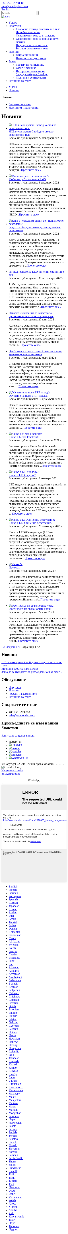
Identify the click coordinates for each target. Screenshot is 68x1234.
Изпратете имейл (12, 770)
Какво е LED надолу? (22, 475)
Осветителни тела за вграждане (35, 35)
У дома (13, 22)
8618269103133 (10, 773)
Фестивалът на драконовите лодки (30, 608)
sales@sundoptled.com (22, 715)
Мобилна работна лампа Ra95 (27, 179)
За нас (12, 61)
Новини (14, 51)
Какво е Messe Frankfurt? (24, 437)
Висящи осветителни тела (32, 48)
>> (19, 646)
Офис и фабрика (26, 67)
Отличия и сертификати (31, 77)
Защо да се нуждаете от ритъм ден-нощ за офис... (31, 671)
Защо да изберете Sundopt (32, 74)
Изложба (14, 567)
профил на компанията (30, 64)
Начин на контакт (20, 80)
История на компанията (30, 71)
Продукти (15, 25)
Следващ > (11, 646)
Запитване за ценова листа (17, 735)
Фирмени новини (27, 54)
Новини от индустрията (31, 58)
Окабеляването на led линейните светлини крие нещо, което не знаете (35, 353)
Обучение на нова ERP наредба (28, 395)
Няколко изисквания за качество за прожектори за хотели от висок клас (31, 314)
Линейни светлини (28, 32)
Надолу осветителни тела (32, 45)
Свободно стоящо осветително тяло (38, 29)
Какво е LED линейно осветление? (30, 522)
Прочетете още (31, 169)
